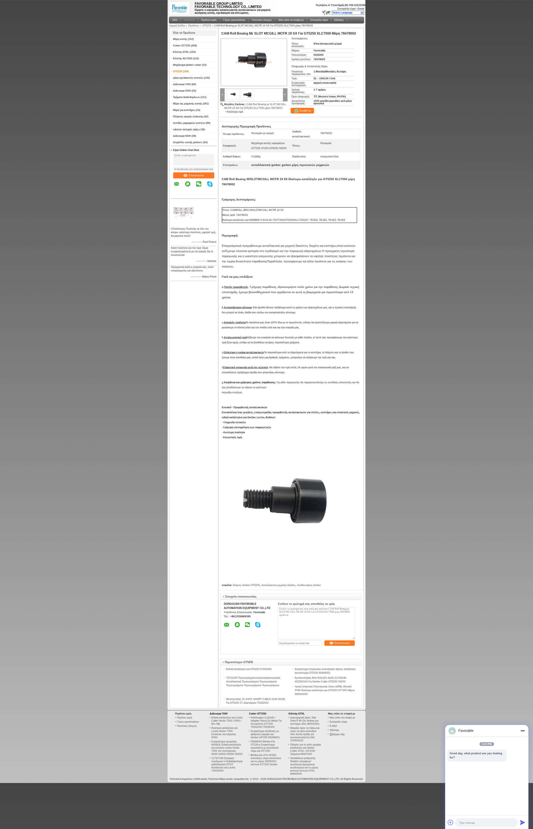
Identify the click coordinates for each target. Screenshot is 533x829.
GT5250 (206, 25)
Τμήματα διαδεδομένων (186, 97)
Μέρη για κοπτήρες (184, 110)
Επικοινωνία (196, 175)
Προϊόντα (189, 20)
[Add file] (450, 822)
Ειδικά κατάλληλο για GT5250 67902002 (249, 669)
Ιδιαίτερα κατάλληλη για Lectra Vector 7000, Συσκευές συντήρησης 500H (224, 733)
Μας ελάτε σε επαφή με (291, 20)
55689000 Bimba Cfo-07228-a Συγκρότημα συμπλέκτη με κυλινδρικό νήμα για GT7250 (265, 746)
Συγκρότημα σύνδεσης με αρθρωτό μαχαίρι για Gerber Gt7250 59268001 (265, 734)
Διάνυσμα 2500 (182, 90)
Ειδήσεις (339, 20)
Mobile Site (338, 734)
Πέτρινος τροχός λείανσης (188, 116)
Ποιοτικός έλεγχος (262, 20)
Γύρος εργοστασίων (234, 20)
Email (360, 8)
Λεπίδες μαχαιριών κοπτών (189, 123)
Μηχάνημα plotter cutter (187, 64)
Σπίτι (175, 20)
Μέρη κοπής (180, 39)
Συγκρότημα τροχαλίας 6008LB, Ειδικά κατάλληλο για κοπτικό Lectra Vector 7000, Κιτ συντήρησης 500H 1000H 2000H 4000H (227, 748)
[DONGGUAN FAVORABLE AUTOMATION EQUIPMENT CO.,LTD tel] (176, 195)
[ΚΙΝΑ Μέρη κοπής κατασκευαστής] (181, 7)
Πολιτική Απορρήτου (181, 779)
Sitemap (334, 730)
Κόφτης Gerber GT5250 (246, 585)
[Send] (522, 822)
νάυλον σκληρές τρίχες (186, 129)
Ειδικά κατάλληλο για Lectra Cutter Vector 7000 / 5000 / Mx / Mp (227, 720)
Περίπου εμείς (209, 20)
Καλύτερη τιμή (235, 111)
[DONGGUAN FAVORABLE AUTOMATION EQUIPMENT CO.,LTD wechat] (201, 187)
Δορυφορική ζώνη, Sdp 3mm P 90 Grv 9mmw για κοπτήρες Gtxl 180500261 (305, 720)
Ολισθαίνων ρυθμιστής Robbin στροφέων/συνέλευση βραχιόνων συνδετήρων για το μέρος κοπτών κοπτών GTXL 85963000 (304, 766)
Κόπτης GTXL (181, 52)
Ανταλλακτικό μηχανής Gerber (278, 585)
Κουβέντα (305, 110)
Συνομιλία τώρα (346, 8)
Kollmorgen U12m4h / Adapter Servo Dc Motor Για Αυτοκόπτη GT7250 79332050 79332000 (266, 722)
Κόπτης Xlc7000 (182, 58)
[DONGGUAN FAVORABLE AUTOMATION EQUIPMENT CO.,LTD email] (179, 187)
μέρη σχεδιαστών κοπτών (188, 77)
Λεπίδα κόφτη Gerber (309, 585)
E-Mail (333, 725)
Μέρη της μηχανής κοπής (187, 103)
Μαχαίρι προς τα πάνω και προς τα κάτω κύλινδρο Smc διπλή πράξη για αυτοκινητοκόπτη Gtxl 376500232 (305, 734)
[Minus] (522, 730)
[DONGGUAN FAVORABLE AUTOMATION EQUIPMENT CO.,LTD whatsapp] (190, 187)
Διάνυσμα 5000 (182, 135)
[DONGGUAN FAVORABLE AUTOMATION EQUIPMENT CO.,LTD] (362, 13)
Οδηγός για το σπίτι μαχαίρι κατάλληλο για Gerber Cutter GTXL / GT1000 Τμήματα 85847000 (305, 749)
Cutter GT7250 (181, 45)
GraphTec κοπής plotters (187, 142)
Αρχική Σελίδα (177, 25)
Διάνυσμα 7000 (182, 84)
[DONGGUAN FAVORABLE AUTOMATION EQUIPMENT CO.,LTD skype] (212, 187)
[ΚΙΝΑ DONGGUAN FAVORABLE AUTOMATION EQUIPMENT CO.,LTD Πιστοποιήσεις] (183, 223)
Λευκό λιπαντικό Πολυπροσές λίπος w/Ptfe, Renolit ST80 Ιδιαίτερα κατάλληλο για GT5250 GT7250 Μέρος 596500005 (325, 690)
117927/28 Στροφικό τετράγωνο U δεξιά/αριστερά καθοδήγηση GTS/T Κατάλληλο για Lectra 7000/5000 (227, 764)
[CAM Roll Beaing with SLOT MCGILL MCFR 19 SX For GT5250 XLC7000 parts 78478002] (253, 62)
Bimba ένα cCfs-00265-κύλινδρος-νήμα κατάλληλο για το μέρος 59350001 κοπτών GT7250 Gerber (266, 760)
